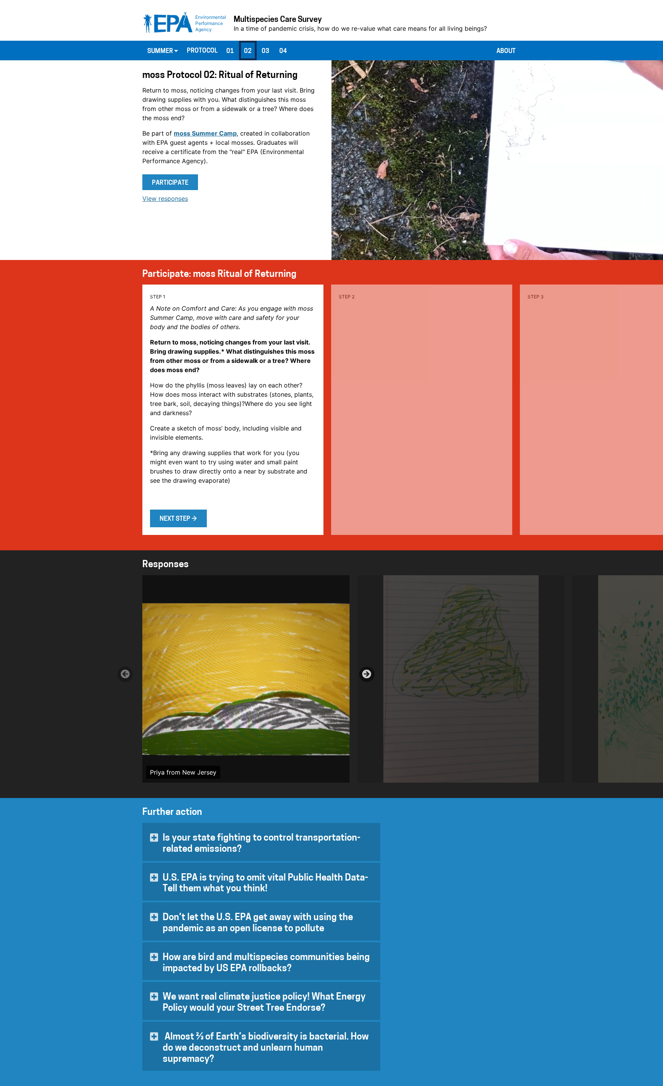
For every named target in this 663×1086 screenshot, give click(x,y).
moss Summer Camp (205, 133)
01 (230, 51)
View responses (165, 198)
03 (265, 51)
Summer (160, 51)
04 (283, 51)
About (506, 51)
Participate (170, 183)
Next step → (178, 519)
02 (248, 51)
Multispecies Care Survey (278, 20)
